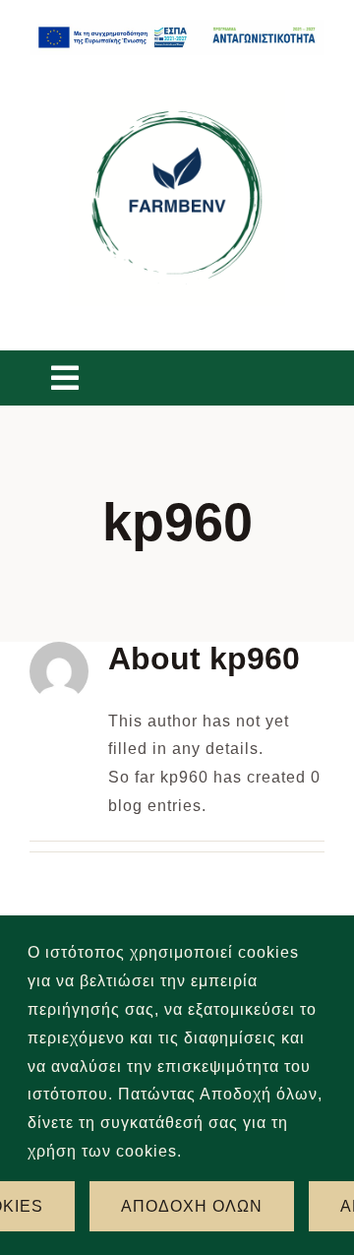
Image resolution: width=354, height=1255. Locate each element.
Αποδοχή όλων (192, 1206)
